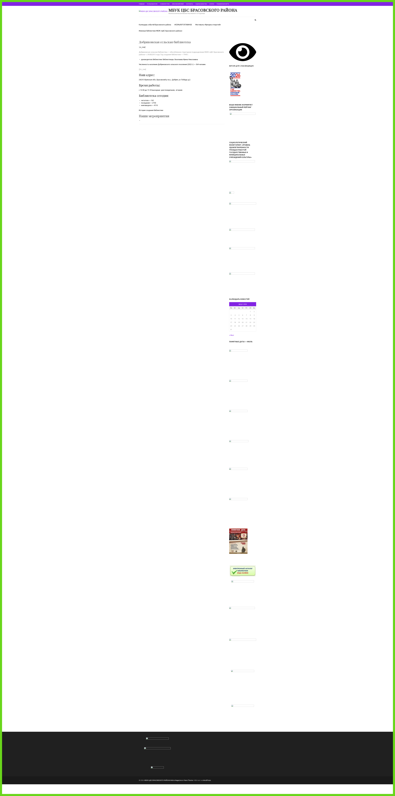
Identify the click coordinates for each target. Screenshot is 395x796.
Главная (141, 4)
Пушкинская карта (223, 4)
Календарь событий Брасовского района (155, 25)
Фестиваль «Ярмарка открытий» (208, 25)
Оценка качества (201, 4)
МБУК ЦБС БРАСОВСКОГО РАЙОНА (202, 10)
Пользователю (152, 4)
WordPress (207, 780)
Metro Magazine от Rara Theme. (182, 780)
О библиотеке (165, 4)
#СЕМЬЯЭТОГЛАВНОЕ (183, 25)
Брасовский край (178, 4)
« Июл (231, 335)
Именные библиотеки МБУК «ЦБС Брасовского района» (160, 31)
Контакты (189, 4)
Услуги (211, 4)
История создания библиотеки (151, 110)
